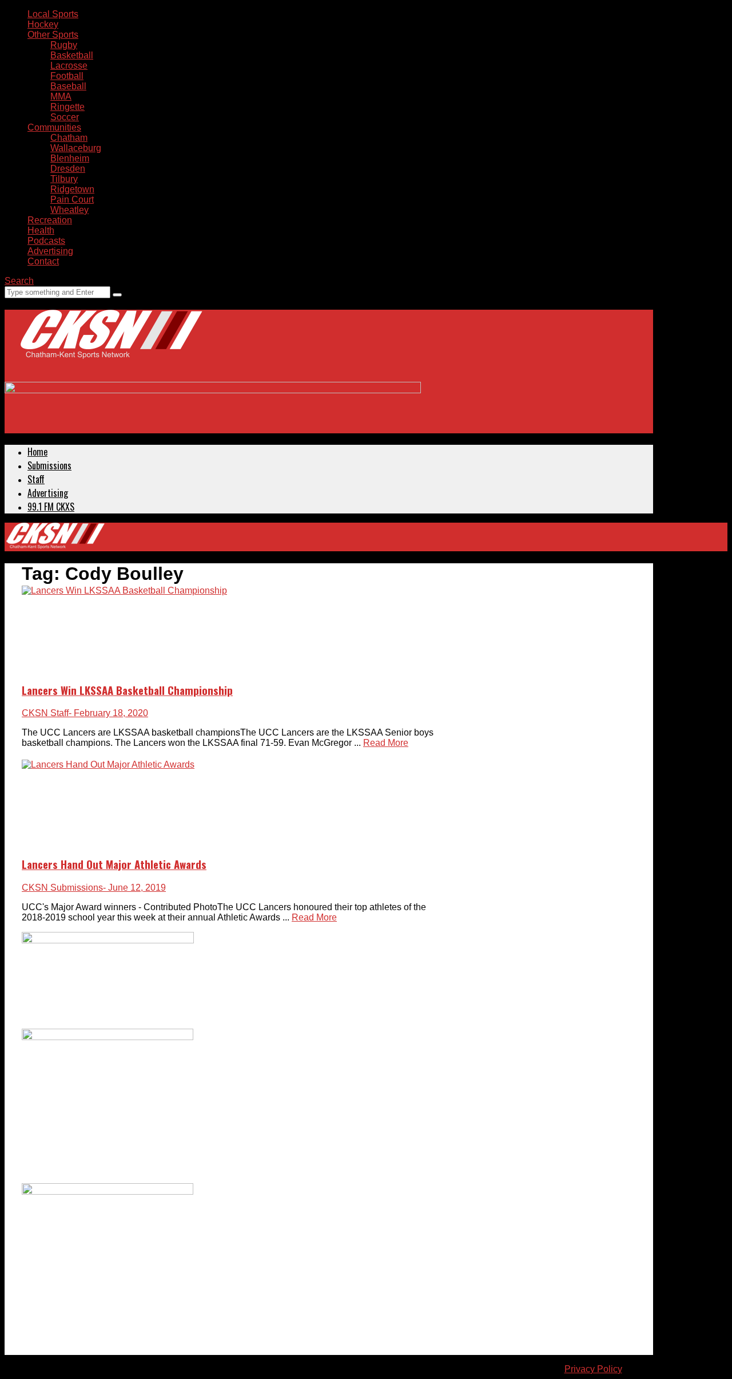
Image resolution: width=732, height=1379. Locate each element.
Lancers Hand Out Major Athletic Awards (114, 864)
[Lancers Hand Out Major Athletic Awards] (108, 764)
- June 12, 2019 (134, 887)
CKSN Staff (45, 713)
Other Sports (52, 34)
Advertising (50, 251)
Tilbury (64, 179)
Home (37, 452)
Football (66, 76)
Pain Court (72, 199)
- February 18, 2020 (108, 713)
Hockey (42, 24)
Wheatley (69, 210)
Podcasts (46, 241)
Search (19, 281)
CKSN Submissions (62, 887)
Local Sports (52, 14)
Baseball (68, 86)
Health (40, 230)
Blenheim (69, 158)
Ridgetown (72, 189)
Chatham (68, 138)
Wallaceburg (75, 148)
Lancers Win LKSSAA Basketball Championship (127, 690)
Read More (385, 743)
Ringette (67, 107)
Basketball (71, 55)
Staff (36, 479)
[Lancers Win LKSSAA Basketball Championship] (124, 590)
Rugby (63, 45)
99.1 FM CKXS (50, 506)
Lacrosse (68, 65)
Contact (43, 261)
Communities (54, 127)
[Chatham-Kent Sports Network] (109, 346)
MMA (60, 96)
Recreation (49, 220)
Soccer (64, 117)
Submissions (49, 465)
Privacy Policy (593, 1369)
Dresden (67, 168)
